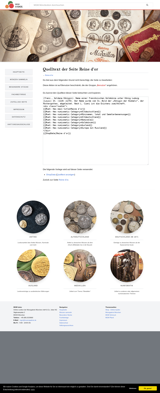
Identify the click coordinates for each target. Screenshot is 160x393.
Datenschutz (19, 117)
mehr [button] (33, 390)
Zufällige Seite (19, 102)
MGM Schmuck (110, 315)
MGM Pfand (109, 317)
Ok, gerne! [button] (148, 388)
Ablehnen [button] (132, 388)
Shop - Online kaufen (112, 310)
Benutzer (101, 85)
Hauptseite (19, 72)
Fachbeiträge (19, 94)
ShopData (51, 174)
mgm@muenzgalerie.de (28, 320)
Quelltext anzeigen (65, 174)
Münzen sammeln (65, 312)
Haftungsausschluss (19, 124)
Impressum (18, 109)
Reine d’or (49, 75)
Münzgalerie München (113, 312)
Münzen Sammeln (19, 79)
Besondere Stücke (19, 87)
